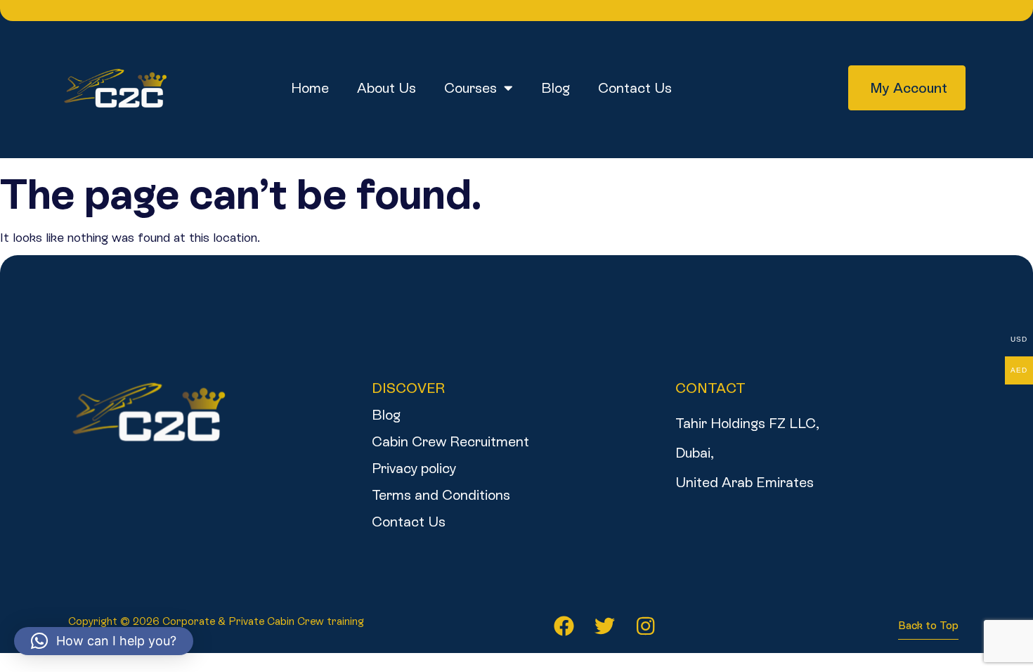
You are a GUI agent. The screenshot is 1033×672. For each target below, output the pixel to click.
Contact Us (635, 88)
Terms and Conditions (441, 495)
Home (310, 88)
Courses (470, 88)
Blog (555, 88)
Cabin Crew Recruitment (450, 441)
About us (386, 88)
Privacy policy (414, 468)
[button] (103, 641)
